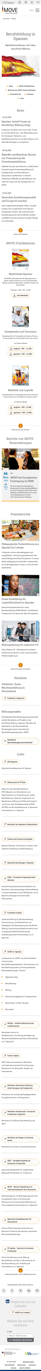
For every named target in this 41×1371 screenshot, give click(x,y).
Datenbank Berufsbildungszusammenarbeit (19, 741)
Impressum (32, 1365)
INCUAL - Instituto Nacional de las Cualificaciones (20, 1024)
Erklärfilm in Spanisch (15, 698)
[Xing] (20, 1291)
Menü (31, 10)
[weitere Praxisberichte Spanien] (20, 665)
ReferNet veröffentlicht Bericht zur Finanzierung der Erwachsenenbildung (19, 158)
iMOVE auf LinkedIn (22, 1312)
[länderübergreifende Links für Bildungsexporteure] (20, 1270)
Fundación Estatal (14, 913)
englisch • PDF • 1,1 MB (22, 349)
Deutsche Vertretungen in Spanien (20, 863)
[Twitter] (4, 1291)
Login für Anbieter (24, 1368)
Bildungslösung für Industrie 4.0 (20, 644)
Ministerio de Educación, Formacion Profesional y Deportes (21, 1112)
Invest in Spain (13, 1056)
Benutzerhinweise (28, 1362)
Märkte (14, 18)
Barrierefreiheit (10, 1365)
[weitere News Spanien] (20, 230)
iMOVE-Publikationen (27, 86)
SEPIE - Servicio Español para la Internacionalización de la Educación (21, 1188)
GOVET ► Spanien (14, 952)
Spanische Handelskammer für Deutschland (19, 1220)
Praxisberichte (15, 94)
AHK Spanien (12, 762)
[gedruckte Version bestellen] (20, 426)
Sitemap (13, 1368)
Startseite (6, 18)
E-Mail (9, 1332)
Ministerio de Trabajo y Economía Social (20, 1139)
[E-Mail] (37, 1291)
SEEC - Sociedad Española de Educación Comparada (18, 1162)
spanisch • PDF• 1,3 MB (22, 412)
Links (22, 98)
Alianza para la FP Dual (16, 782)
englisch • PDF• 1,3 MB (22, 407)
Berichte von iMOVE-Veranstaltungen (22, 90)
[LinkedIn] (29, 1291)
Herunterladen (22, 295)
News (11, 86)
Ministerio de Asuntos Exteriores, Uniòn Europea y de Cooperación (20, 1086)
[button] (38, 75)
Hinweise (30, 94)
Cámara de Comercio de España (19, 839)
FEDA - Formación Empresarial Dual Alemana (21, 878)
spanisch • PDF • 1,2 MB (22, 354)
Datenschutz (22, 1365)
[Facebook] (12, 1291)
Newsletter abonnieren (22, 1340)
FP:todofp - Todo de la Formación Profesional (20, 1249)
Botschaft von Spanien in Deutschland (22, 824)
